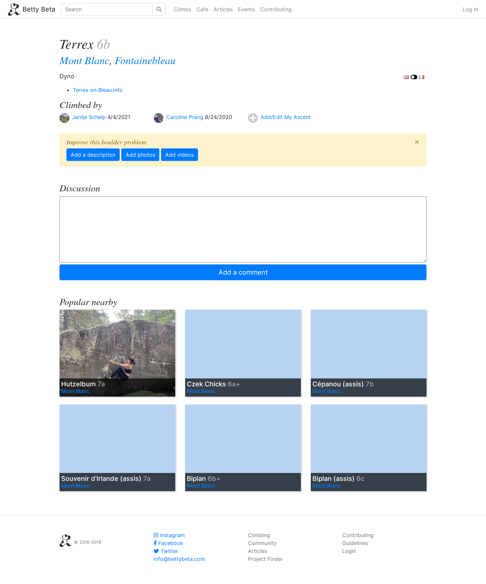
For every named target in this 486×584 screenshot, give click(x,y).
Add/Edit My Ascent (286, 117)
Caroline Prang (185, 117)
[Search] (159, 9)
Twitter (168, 551)
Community (262, 543)
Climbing (259, 535)
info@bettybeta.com (179, 559)
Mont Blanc (84, 60)
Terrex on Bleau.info (98, 90)
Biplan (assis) (338, 479)
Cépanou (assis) (343, 384)
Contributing (276, 9)
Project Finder (265, 559)
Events (246, 9)
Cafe (202, 9)
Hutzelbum (83, 384)
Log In (470, 9)
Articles (223, 9)
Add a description (93, 154)
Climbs (182, 9)
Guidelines (355, 543)
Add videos (179, 154)
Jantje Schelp (89, 117)
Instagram (171, 535)
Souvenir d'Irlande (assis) (105, 479)
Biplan (204, 479)
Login (349, 551)
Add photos (140, 154)
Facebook (170, 543)
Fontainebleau (145, 60)
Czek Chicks (213, 384)
